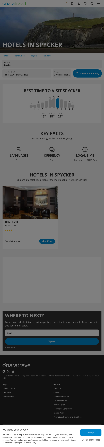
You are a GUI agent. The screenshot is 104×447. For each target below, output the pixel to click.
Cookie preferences (91, 439)
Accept (91, 432)
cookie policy (31, 442)
